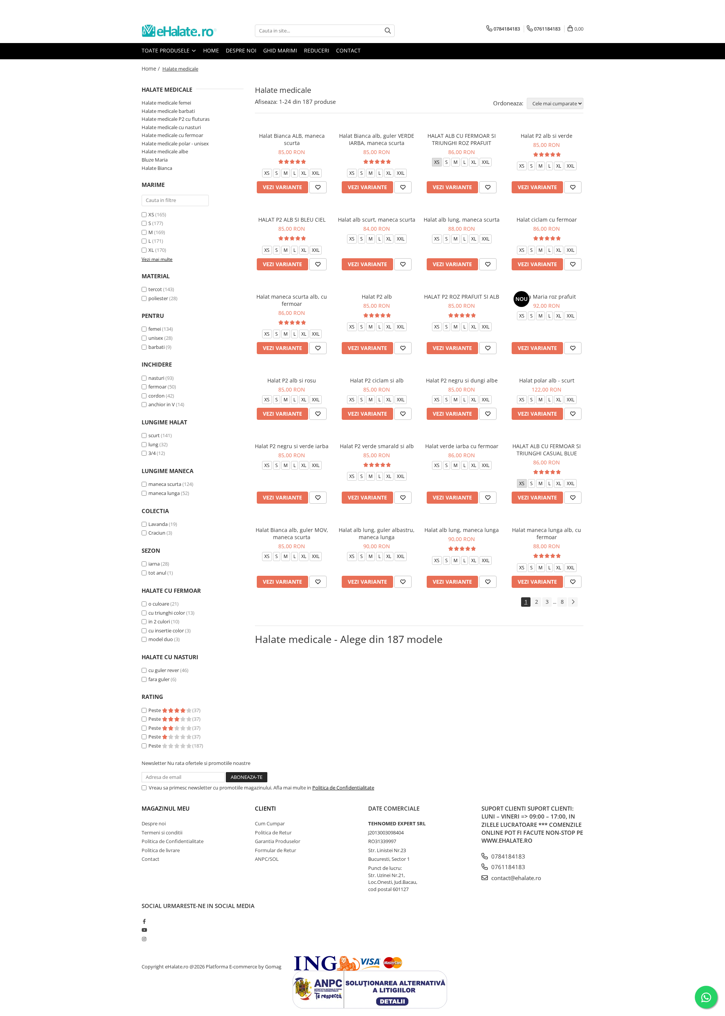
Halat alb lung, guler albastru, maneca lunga (377, 533)
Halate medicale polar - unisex (175, 143)
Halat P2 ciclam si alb (377, 380)
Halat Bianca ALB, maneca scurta (292, 139)
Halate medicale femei (166, 102)
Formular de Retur (275, 850)
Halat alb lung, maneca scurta (462, 219)
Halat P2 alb (377, 296)
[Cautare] (388, 31)
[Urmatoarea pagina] (573, 602)
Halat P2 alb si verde (546, 135)
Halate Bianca (157, 168)
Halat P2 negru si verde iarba (292, 446)
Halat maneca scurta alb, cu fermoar (291, 300)
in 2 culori (159, 621)
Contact (348, 50)
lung (153, 444)
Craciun (156, 532)
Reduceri (316, 50)
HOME (211, 50)
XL (151, 250)
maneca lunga (164, 493)
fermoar (157, 386)
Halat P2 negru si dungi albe (462, 380)
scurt (154, 435)
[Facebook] (144, 921)
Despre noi (241, 50)
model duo (160, 639)
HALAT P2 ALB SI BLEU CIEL (291, 219)
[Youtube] (144, 930)
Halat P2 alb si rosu (291, 380)
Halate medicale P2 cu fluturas (176, 119)
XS (151, 214)
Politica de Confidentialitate (343, 787)
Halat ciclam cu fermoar (547, 219)
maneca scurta (164, 484)
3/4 (152, 453)
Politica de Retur (273, 832)
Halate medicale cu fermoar (172, 135)
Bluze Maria (155, 159)
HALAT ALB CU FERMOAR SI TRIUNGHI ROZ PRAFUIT (461, 139)
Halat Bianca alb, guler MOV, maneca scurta (292, 533)
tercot (155, 289)
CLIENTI (265, 808)
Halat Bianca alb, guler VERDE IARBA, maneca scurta (376, 139)
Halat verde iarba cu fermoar (461, 446)
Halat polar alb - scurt (546, 380)
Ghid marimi (280, 50)
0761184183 (507, 867)
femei (154, 328)
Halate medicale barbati (168, 111)
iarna (154, 563)
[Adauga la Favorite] (318, 187)
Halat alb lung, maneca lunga (461, 529)
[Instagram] (144, 939)
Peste (155, 710)
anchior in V (161, 404)
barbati (156, 347)
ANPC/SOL (267, 859)
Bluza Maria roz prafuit (546, 296)
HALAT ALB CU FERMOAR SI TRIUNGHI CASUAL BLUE (546, 449)
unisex (155, 338)
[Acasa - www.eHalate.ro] (179, 30)
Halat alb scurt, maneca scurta (376, 219)
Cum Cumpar (270, 823)
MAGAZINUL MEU (166, 808)
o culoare (158, 603)
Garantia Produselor (277, 841)
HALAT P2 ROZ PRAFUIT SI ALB (461, 296)
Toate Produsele (166, 50)
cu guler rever (163, 670)
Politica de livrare (161, 850)
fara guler (159, 679)
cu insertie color (166, 630)
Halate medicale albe (165, 151)
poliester (158, 298)
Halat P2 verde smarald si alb (377, 446)
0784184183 (507, 856)
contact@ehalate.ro (515, 878)
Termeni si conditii (162, 832)
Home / (151, 68)
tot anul (157, 572)
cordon (156, 395)
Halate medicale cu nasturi (171, 127)
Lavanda (158, 524)
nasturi (156, 378)
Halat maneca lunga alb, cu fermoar (546, 533)
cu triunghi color (166, 612)
